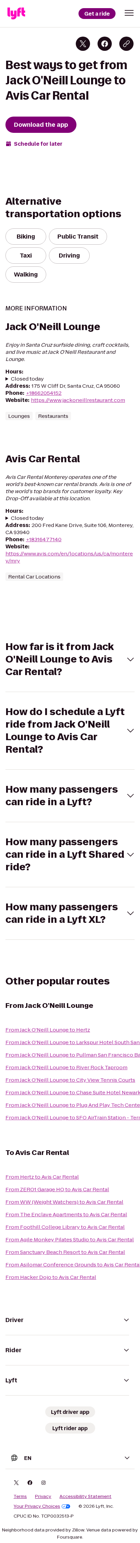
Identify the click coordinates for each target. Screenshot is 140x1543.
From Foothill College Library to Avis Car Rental (65, 1227)
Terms (20, 1497)
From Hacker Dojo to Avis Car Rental (50, 1277)
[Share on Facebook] (105, 44)
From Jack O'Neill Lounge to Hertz (47, 1029)
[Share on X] (83, 44)
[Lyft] (16, 13)
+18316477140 (44, 539)
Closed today (27, 378)
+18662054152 (44, 393)
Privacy (43, 1497)
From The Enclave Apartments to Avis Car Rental (66, 1214)
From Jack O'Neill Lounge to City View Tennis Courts (70, 1079)
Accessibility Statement (85, 1497)
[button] (129, 12)
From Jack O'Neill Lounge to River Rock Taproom (66, 1067)
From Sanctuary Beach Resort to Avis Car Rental (65, 1252)
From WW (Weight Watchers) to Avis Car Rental (64, 1201)
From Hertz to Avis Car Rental (42, 1176)
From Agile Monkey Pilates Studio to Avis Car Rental (69, 1239)
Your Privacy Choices (37, 1506)
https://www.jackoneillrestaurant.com (78, 400)
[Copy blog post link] (126, 44)
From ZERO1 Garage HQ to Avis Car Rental (57, 1189)
